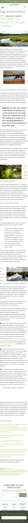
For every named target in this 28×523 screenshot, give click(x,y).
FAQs (14, 509)
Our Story (5, 507)
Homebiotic (19, 16)
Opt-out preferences (7, 521)
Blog (14, 507)
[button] (2, 7)
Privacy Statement (16, 521)
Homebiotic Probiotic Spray (8, 343)
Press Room (5, 509)
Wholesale (22, 507)
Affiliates (23, 509)
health (22, 471)
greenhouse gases (15, 471)
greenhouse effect (5, 471)
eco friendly (15, 470)
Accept (14, 517)
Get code (23, 495)
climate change (7, 470)
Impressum (22, 521)
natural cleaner (16, 473)
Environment (8, 468)
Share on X (22, 125)
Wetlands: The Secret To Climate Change (12, 22)
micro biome (8, 473)
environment (21, 470)
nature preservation (10, 474)
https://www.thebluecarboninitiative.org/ (11, 440)
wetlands (18, 474)
